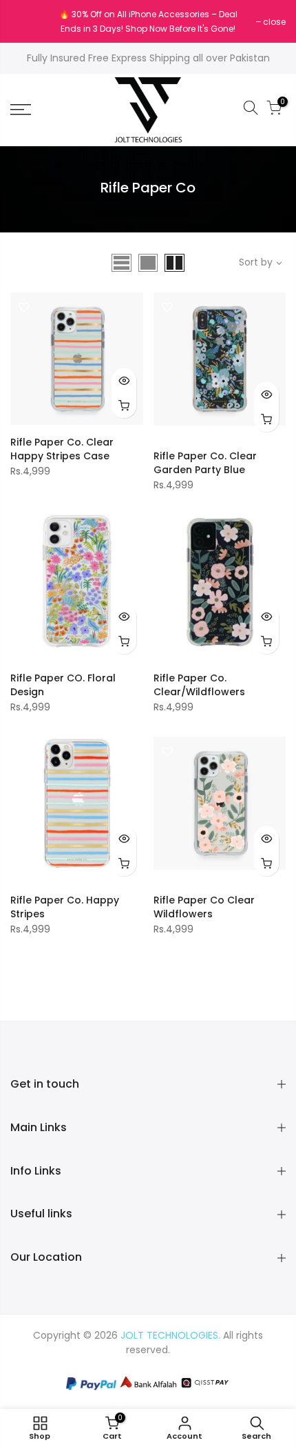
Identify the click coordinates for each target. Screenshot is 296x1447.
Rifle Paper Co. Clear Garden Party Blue (205, 463)
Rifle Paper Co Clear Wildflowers (204, 907)
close (28, 22)
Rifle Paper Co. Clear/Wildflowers (199, 685)
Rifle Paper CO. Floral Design (63, 685)
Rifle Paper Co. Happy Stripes (64, 907)
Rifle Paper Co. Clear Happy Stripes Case (62, 449)
